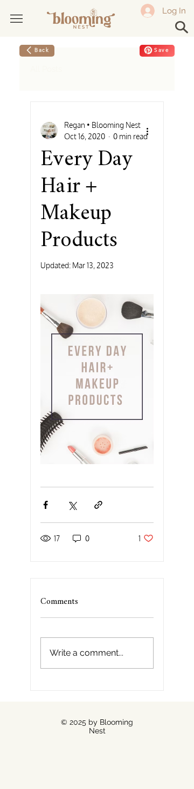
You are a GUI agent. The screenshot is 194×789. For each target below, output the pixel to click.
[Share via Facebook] (45, 505)
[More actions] (147, 130)
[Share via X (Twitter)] (72, 505)
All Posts (46, 69)
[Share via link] (98, 505)
